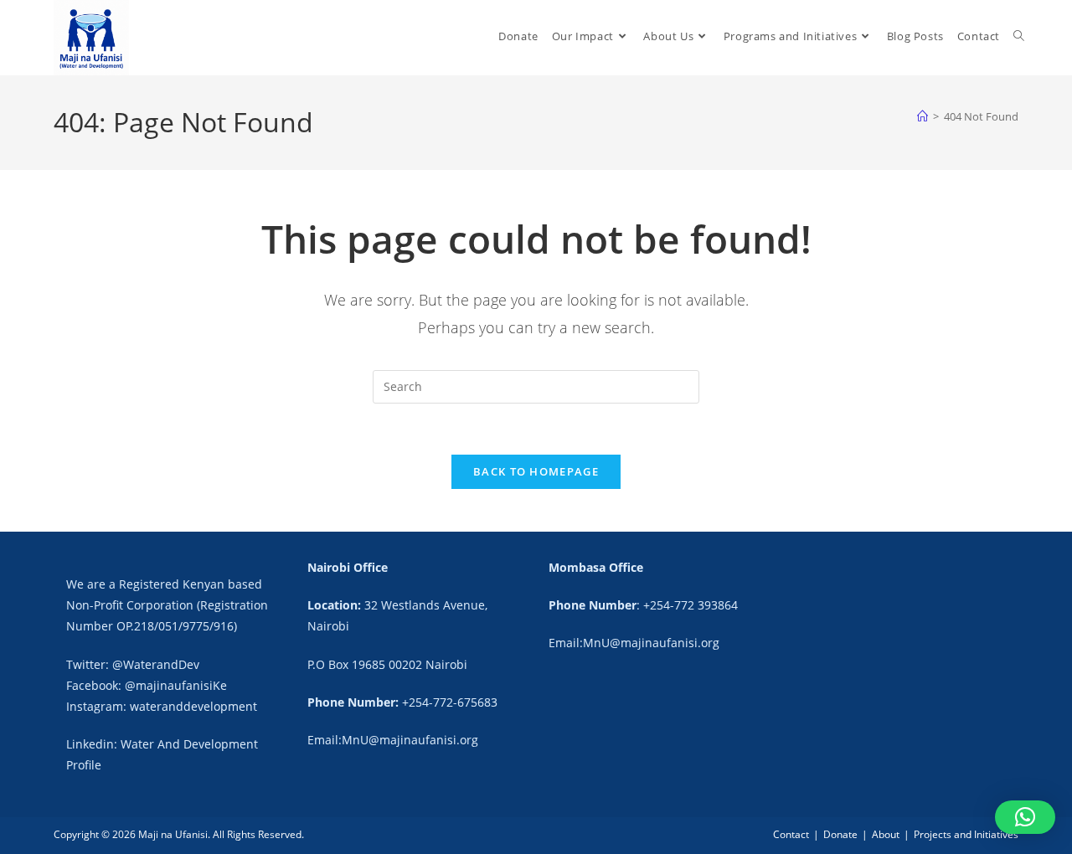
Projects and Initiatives (966, 834)
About (885, 834)
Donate (840, 834)
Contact (791, 834)
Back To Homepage (536, 471)
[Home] (922, 116)
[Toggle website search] (1019, 36)
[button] (1025, 817)
